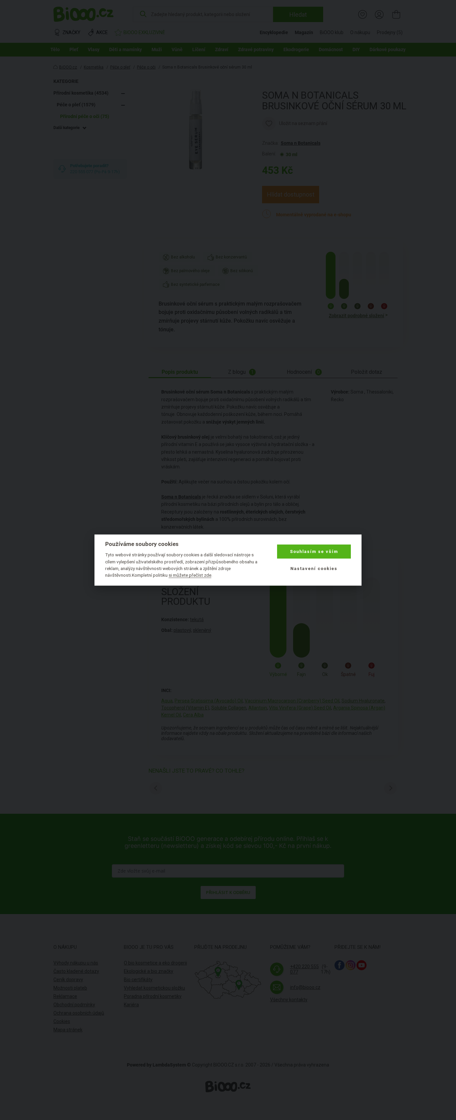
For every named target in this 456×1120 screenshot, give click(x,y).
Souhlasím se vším (314, 551)
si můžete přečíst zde (190, 575)
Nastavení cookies (313, 568)
